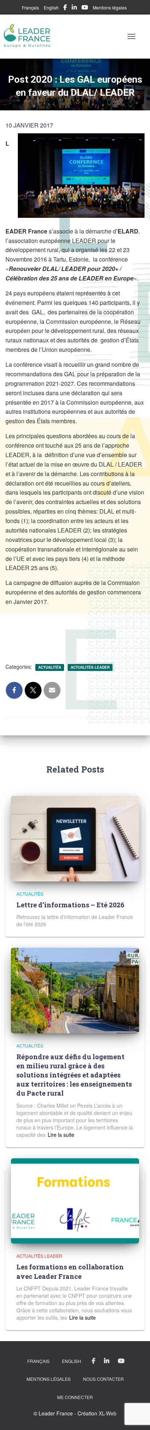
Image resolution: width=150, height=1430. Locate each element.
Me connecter (75, 1397)
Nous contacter (103, 1379)
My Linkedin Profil (74, 8)
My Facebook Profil (65, 8)
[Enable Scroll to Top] (135, 1415)
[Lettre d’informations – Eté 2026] (75, 837)
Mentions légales (110, 7)
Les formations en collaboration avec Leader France (70, 1271)
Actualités (49, 667)
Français (30, 7)
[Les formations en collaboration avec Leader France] (75, 1200)
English (51, 7)
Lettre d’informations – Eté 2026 (70, 904)
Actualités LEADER (90, 667)
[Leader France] (30, 36)
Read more (60, 1134)
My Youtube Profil (85, 8)
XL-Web (108, 1413)
